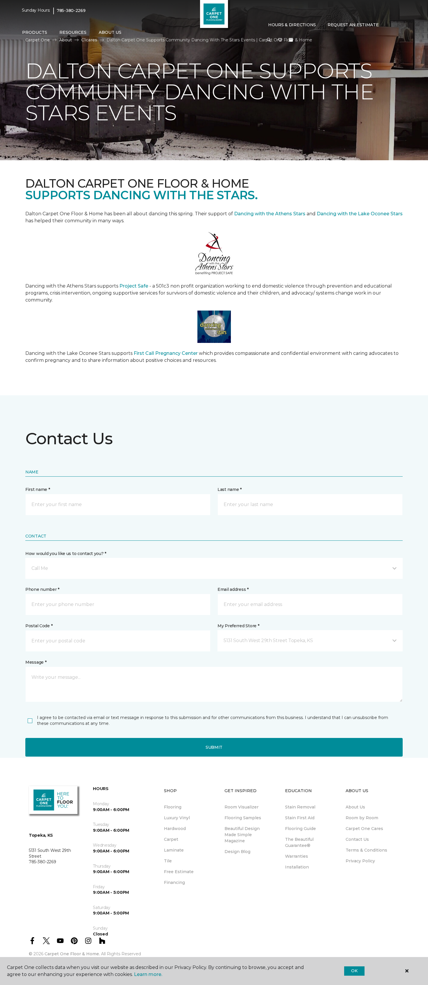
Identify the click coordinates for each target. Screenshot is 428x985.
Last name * (229, 489)
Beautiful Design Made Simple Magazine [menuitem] (242, 834)
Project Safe (133, 286)
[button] (269, 40)
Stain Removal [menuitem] (300, 807)
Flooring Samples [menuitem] (242, 817)
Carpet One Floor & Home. (72, 953)
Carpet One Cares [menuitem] (364, 828)
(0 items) (291, 40)
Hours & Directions (292, 24)
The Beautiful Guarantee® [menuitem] (299, 842)
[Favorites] (280, 40)
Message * (35, 662)
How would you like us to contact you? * (65, 553)
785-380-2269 (71, 10)
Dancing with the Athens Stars (269, 213)
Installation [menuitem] (297, 867)
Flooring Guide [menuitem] (300, 828)
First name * (37, 489)
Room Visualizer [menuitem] (241, 807)
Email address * (233, 589)
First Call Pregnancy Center (166, 353)
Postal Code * (38, 626)
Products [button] (34, 32)
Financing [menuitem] (174, 882)
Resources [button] (72, 32)
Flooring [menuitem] (172, 807)
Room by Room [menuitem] (362, 817)
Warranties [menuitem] (296, 856)
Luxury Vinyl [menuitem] (177, 817)
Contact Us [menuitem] (357, 839)
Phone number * (42, 589)
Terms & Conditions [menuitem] (366, 850)
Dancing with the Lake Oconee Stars (360, 213)
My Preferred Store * (238, 626)
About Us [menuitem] (355, 807)
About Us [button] (110, 32)
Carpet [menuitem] (171, 839)
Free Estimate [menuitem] (179, 871)
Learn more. (148, 974)
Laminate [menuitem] (174, 850)
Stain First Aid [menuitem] (299, 817)
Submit (214, 747)
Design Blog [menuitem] (237, 851)
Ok (354, 970)
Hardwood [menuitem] (175, 828)
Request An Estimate (353, 24)
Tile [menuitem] (168, 861)
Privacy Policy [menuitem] (360, 861)
